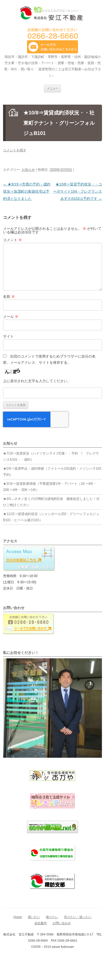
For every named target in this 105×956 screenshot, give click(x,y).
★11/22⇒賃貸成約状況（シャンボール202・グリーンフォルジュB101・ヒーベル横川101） (51, 517)
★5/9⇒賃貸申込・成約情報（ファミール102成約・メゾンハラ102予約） (52, 472)
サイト (8, 336)
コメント (12, 240)
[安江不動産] (52, 14)
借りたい (52, 917)
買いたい (34, 917)
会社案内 (40, 923)
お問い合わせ (61, 923)
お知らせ (28, 170)
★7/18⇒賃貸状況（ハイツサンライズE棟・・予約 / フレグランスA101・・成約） (51, 456)
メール (10, 316)
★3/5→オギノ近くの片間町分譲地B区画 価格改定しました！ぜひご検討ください (51, 502)
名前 (9, 296)
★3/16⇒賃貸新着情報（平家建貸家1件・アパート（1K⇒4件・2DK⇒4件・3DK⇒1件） (50, 487)
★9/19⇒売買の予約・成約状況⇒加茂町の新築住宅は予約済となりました (26, 191)
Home (18, 917)
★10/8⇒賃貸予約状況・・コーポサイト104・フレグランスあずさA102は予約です (77, 191)
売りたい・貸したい (77, 917)
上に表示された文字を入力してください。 (37, 381)
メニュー (52, 88)
